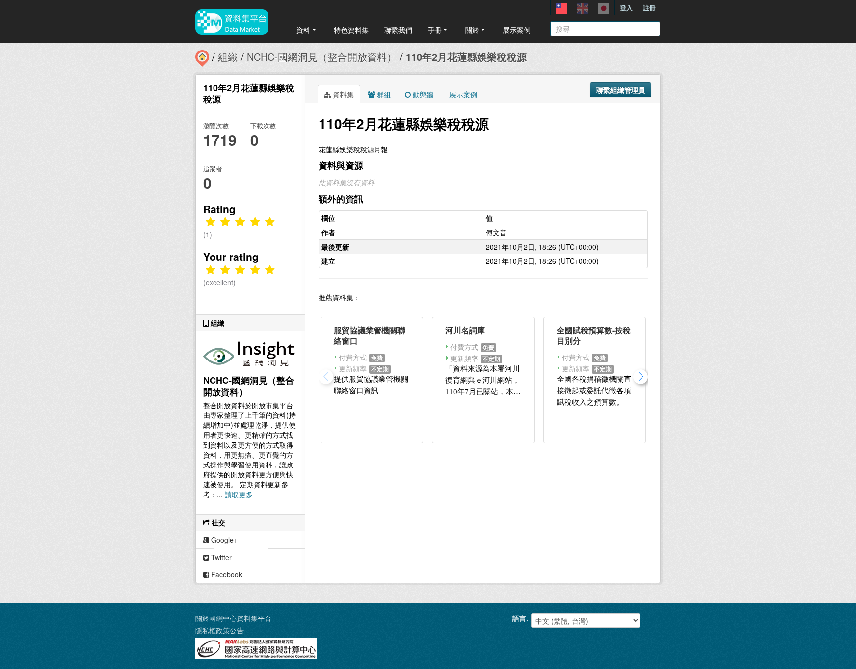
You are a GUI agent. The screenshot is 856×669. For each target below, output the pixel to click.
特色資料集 (351, 30)
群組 (383, 94)
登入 (626, 7)
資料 (303, 30)
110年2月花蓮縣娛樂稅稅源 (466, 57)
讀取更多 (239, 494)
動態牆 (422, 94)
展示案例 (517, 30)
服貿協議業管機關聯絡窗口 (369, 335)
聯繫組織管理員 (620, 90)
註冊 (649, 7)
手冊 (435, 30)
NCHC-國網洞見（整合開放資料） (322, 57)
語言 (519, 618)
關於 (472, 30)
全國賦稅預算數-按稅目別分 (594, 335)
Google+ (223, 540)
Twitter (220, 557)
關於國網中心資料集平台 (233, 618)
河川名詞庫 (465, 330)
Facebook (225, 574)
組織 (228, 57)
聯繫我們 (398, 30)
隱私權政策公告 (219, 630)
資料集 (342, 94)
